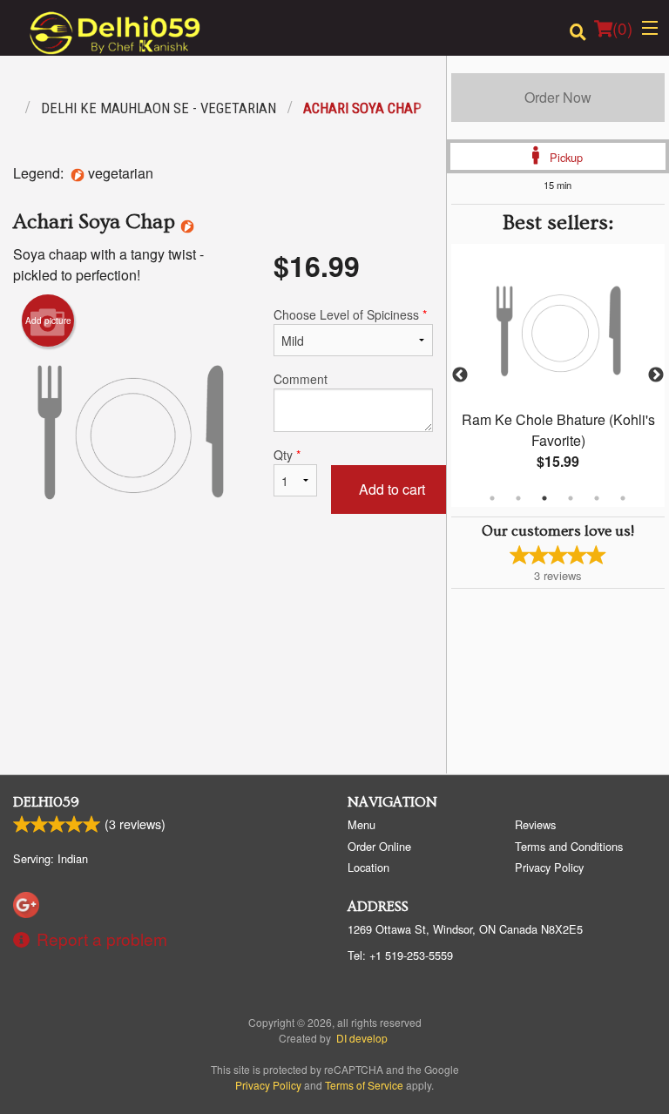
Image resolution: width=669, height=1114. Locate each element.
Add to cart (392, 489)
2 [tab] (518, 498)
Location (368, 867)
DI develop (362, 1037)
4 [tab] (570, 498)
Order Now (557, 97)
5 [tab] (596, 498)
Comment (301, 379)
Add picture (48, 320)
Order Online (379, 846)
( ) (622, 27)
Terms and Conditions (569, 846)
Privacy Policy (549, 867)
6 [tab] (623, 498)
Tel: (400, 955)
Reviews (535, 824)
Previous (460, 375)
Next (656, 375)
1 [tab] (492, 498)
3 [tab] (544, 498)
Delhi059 (46, 802)
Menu (361, 824)
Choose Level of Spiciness (350, 314)
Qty (287, 454)
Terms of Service (364, 1084)
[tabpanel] (558, 375)
